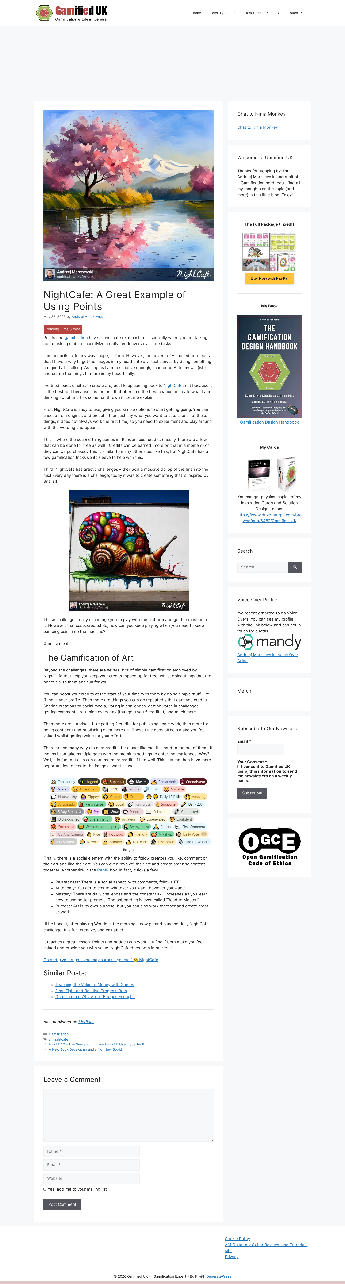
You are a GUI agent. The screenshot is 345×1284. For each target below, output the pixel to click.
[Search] (295, 567)
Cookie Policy (237, 1238)
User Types (220, 13)
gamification (76, 337)
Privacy (231, 1256)
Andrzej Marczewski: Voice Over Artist (267, 657)
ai (50, 1039)
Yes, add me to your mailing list (76, 1189)
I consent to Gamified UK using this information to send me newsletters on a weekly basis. (267, 773)
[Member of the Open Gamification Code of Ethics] (269, 864)
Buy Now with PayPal (269, 278)
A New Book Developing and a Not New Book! (85, 1049)
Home (196, 13)
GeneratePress (218, 1276)
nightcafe (60, 1039)
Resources (254, 13)
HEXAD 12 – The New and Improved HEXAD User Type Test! (96, 1044)
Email (244, 741)
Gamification (59, 1034)
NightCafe (173, 385)
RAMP (103, 870)
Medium (86, 1021)
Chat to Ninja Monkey (257, 127)
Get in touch (288, 13)
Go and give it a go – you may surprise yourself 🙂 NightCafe (100, 959)
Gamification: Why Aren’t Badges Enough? (95, 996)
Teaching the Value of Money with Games (94, 984)
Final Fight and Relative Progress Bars (91, 990)
